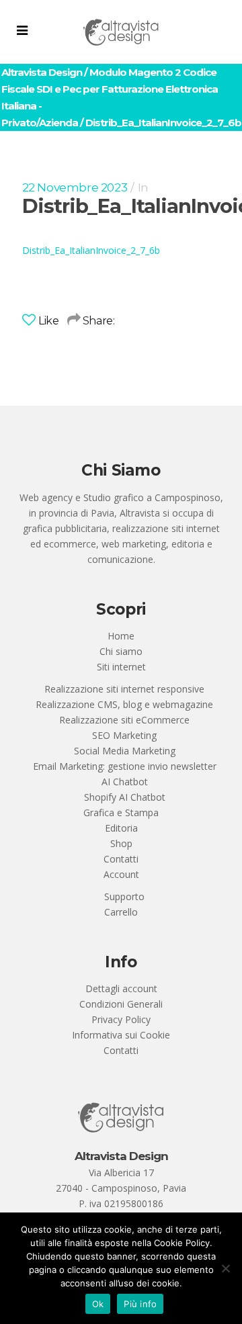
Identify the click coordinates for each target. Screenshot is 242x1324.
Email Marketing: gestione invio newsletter (124, 766)
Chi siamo (121, 651)
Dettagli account (121, 988)
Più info (140, 1303)
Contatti (121, 858)
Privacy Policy (121, 1019)
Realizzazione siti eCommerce (124, 719)
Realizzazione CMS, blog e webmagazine (124, 704)
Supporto (124, 896)
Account (121, 874)
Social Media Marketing (124, 750)
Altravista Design (41, 72)
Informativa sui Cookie (121, 1034)
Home (121, 635)
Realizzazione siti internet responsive (124, 688)
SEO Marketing (124, 735)
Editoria (121, 828)
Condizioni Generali (121, 1004)
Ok (98, 1303)
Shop (121, 843)
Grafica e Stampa (121, 812)
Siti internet (121, 666)
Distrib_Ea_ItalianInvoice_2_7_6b (91, 250)
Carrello (121, 912)
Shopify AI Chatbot (124, 797)
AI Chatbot (125, 781)
